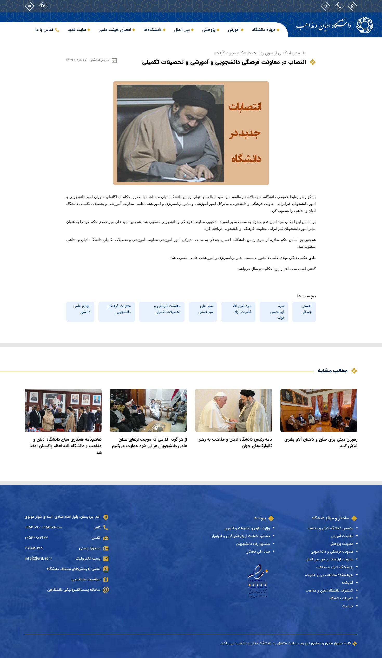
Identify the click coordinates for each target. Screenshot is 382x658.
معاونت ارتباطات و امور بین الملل (329, 559)
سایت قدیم (77, 29)
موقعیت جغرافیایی (86, 579)
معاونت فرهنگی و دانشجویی (332, 551)
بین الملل (182, 29)
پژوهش (208, 29)
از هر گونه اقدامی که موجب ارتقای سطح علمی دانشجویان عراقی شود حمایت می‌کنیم (149, 442)
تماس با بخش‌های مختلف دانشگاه (74, 569)
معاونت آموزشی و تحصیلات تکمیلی (167, 308)
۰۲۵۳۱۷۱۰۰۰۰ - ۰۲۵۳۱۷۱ (43, 527)
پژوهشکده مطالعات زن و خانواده (329, 575)
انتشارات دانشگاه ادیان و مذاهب (329, 590)
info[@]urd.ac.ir (38, 558)
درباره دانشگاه (263, 29)
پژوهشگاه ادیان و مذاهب (334, 567)
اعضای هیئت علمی (114, 29)
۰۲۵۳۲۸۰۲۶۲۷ (36, 537)
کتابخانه (347, 583)
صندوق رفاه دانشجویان (253, 544)
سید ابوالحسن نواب (277, 311)
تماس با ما (44, 29)
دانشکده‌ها (152, 29)
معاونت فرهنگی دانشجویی (119, 308)
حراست (347, 606)
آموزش (234, 29)
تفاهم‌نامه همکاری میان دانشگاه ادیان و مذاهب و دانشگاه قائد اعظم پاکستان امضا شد (66, 446)
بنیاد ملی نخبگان (258, 551)
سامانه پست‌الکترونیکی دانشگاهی (74, 589)
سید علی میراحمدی (205, 308)
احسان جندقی (306, 308)
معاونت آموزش (342, 536)
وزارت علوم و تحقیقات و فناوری (247, 528)
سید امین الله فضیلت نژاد (242, 308)
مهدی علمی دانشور (81, 308)
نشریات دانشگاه (341, 598)
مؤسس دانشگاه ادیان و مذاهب (330, 528)
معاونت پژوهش (341, 544)
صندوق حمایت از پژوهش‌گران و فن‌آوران (240, 536)
